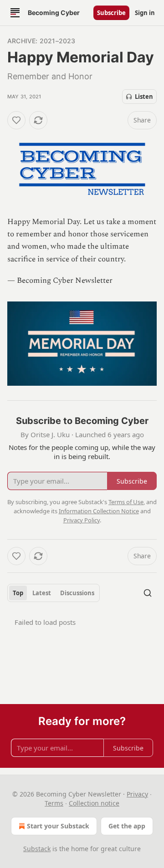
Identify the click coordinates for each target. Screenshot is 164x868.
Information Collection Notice (99, 511)
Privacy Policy (81, 520)
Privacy (137, 794)
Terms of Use (126, 502)
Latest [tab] (41, 593)
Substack (37, 848)
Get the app (126, 826)
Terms (54, 803)
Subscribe (111, 13)
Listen (144, 96)
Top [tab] (18, 593)
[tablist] (53, 593)
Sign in (145, 13)
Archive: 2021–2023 (41, 41)
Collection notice (94, 803)
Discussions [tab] (77, 593)
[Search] (147, 593)
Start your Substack (58, 826)
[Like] (16, 120)
